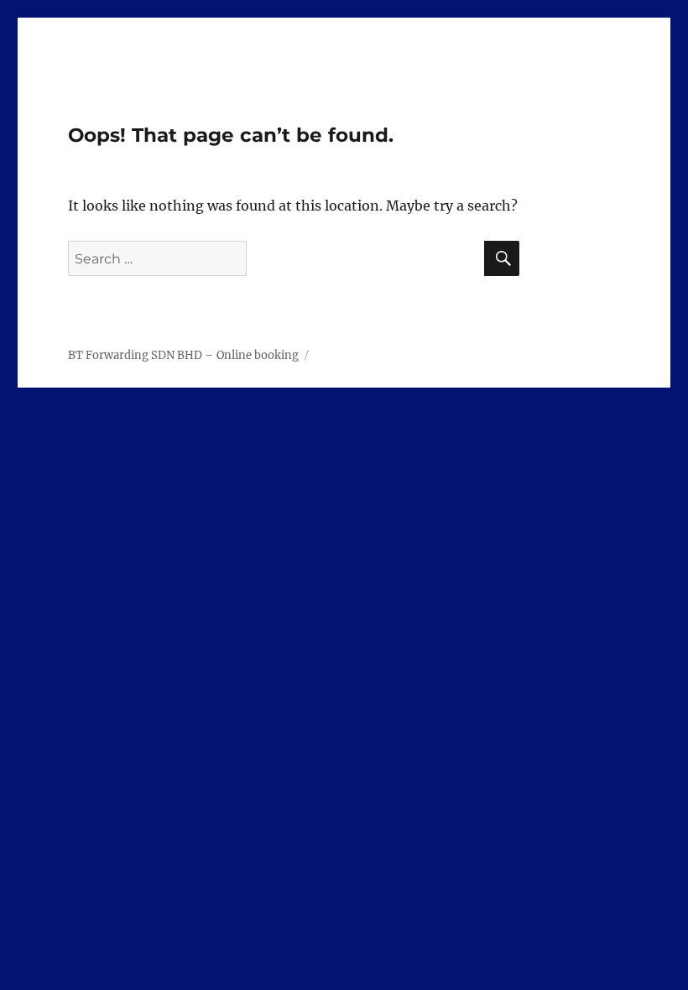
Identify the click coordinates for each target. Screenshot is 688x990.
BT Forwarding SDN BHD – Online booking (183, 355)
